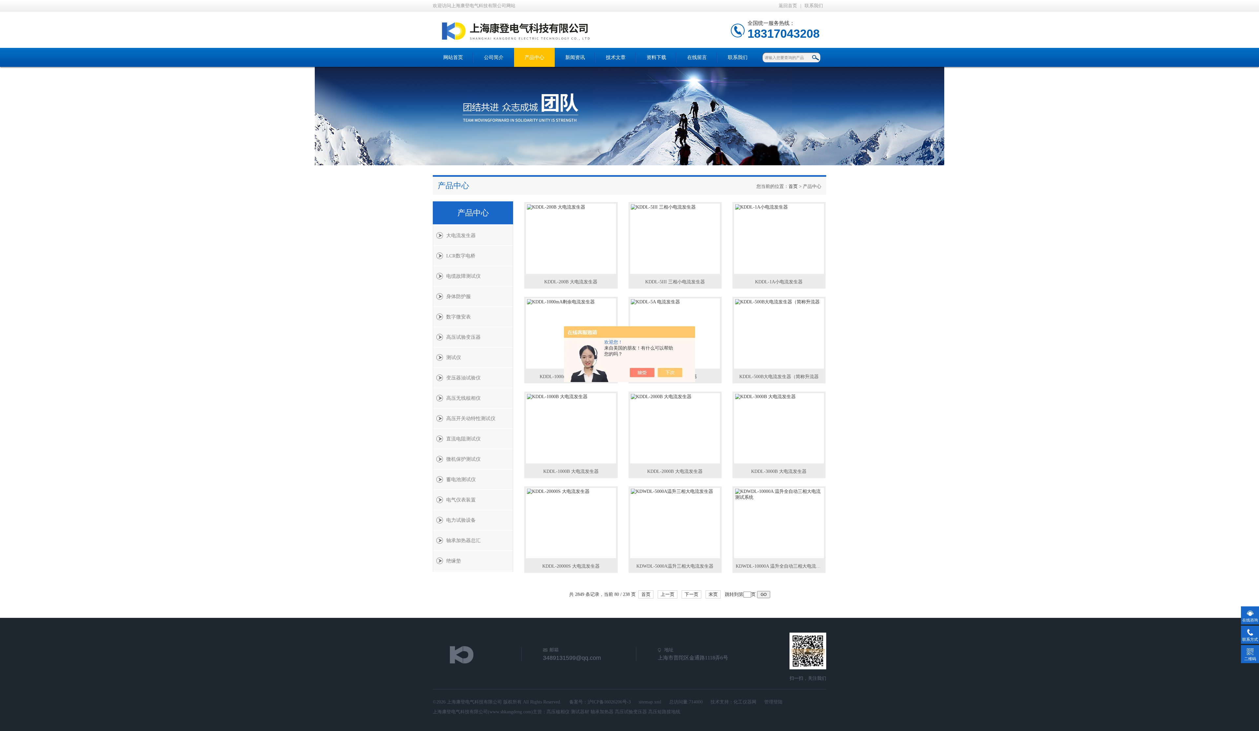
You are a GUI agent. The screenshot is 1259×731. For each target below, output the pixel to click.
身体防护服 (458, 296)
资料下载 (656, 57)
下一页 (691, 594)
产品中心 (534, 57)
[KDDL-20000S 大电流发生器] (571, 523)
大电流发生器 (461, 235)
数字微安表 (458, 316)
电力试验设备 (461, 520)
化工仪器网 (744, 702)
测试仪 (453, 357)
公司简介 (494, 57)
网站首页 (453, 57)
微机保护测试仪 (463, 459)
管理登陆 (773, 702)
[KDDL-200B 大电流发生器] (571, 239)
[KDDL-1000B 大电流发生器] (571, 428)
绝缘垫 (453, 560)
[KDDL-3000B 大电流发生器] (779, 428)
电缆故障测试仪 (463, 276)
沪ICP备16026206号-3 (609, 702)
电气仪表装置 (461, 499)
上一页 (667, 594)
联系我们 (814, 5)
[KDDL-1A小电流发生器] (779, 239)
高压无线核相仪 (463, 398)
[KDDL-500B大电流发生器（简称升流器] (779, 333)
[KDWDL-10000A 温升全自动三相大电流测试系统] (779, 523)
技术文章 (616, 57)
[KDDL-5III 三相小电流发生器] (675, 239)
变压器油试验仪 (463, 377)
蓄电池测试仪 (461, 479)
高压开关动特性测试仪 (470, 418)
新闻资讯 (575, 57)
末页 (713, 594)
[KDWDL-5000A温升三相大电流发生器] (675, 523)
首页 (793, 186)
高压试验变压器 (463, 337)
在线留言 (697, 57)
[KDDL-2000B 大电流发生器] (675, 428)
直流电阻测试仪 (463, 438)
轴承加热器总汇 (463, 540)
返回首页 (788, 5)
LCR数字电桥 (460, 255)
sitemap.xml (650, 702)
